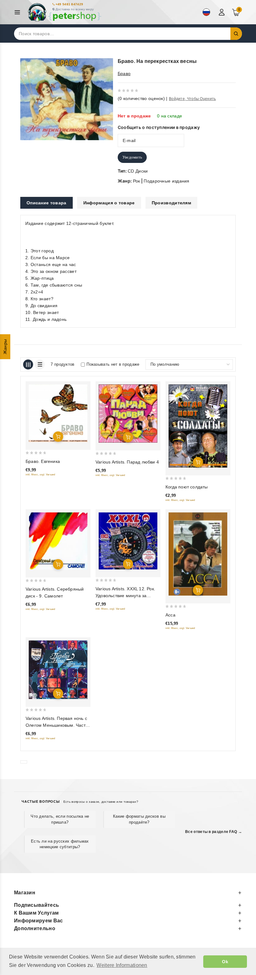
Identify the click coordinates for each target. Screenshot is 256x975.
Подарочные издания (166, 180)
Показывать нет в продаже (112, 364)
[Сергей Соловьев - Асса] (198, 554)
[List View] (40, 364)
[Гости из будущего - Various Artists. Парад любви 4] (128, 413)
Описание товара (46, 202)
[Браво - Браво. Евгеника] (58, 413)
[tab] (46, 203)
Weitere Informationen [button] (121, 965)
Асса (170, 614)
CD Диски (138, 171)
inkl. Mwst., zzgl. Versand (40, 474)
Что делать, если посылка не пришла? (60, 819)
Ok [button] (225, 961)
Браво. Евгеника (43, 461)
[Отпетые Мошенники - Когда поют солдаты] (198, 426)
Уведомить (132, 157)
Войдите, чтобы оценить (192, 99)
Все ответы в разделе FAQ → (213, 832)
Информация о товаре (109, 202)
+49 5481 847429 (69, 4)
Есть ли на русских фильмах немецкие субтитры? (60, 844)
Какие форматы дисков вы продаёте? (139, 819)
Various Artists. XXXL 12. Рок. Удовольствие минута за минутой (125, 595)
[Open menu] (19, 12)
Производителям (171, 202)
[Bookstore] (64, 12)
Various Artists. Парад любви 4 (127, 461)
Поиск (236, 33)
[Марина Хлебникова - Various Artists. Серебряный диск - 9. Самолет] (58, 541)
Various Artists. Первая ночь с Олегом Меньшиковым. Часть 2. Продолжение (57, 725)
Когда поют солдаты (186, 486)
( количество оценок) (141, 98)
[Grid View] (28, 364)
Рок (136, 180)
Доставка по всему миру (75, 9)
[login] (222, 12)
